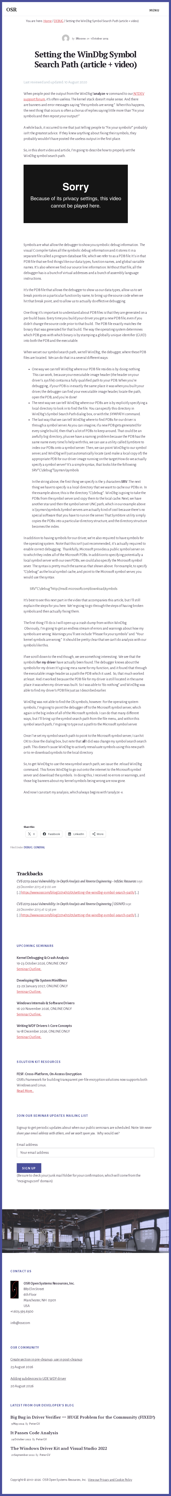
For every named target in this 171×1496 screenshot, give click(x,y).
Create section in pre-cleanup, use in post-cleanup (46, 1359)
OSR (11, 9)
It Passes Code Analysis (34, 1432)
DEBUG (28, 847)
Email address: (27, 1145)
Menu (154, 10)
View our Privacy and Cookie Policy (110, 1479)
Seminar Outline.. (29, 969)
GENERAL (39, 847)
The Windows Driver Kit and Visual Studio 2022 (58, 1448)
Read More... (25, 1091)
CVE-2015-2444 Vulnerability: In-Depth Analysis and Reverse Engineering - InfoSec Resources (76, 881)
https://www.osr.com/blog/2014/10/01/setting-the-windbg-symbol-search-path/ (77, 892)
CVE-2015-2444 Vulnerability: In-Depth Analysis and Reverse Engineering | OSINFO (71, 904)
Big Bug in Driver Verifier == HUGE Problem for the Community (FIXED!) (82, 1417)
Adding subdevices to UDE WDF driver (38, 1379)
